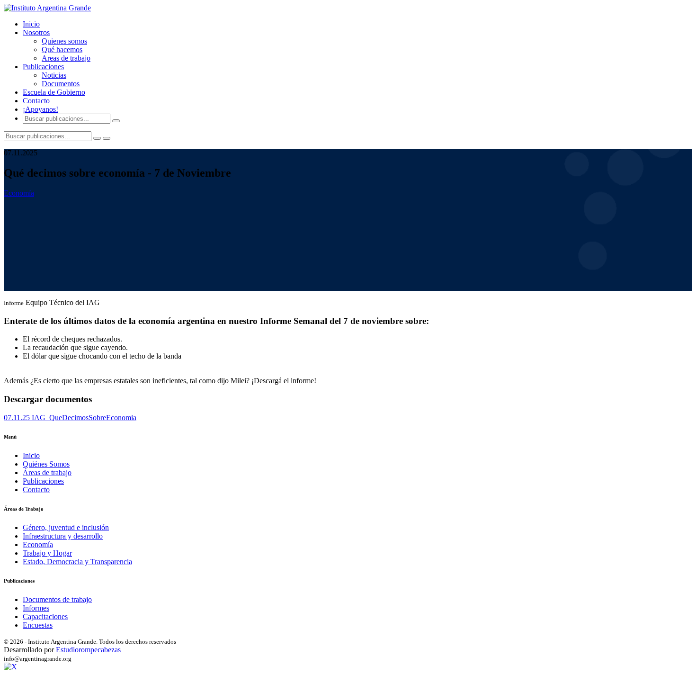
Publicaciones (43, 481)
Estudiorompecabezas (88, 650)
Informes (36, 608)
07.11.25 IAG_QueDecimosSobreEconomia (70, 418)
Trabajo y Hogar (47, 553)
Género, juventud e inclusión (66, 527)
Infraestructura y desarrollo (63, 536)
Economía (19, 193)
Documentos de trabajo (57, 599)
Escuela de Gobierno (54, 92)
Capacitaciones (45, 616)
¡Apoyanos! (40, 109)
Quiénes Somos (46, 464)
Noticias (54, 75)
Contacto (36, 101)
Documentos (61, 84)
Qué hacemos (62, 49)
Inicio (31, 24)
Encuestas (38, 625)
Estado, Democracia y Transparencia (77, 562)
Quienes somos (64, 41)
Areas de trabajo (66, 58)
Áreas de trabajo (47, 472)
